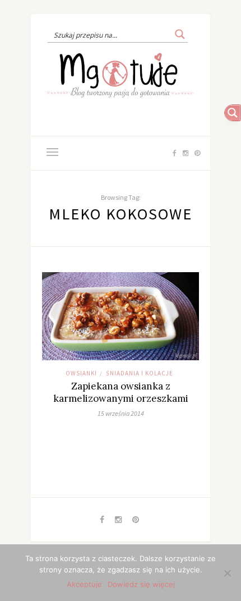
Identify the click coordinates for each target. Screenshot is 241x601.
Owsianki (81, 373)
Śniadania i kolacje (139, 373)
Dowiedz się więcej (141, 584)
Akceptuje (84, 584)
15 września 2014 (121, 413)
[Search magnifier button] (180, 34)
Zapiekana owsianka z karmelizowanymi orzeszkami (120, 392)
